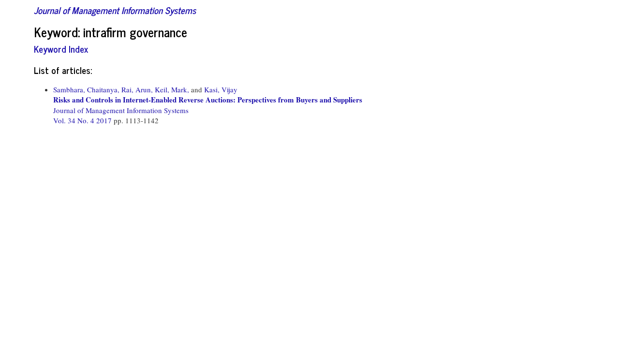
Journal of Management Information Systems (115, 9)
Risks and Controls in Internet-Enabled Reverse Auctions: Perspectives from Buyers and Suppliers (207, 99)
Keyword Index (61, 48)
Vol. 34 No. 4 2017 (83, 120)
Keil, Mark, (172, 89)
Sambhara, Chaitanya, (86, 89)
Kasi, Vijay (220, 89)
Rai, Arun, (137, 89)
